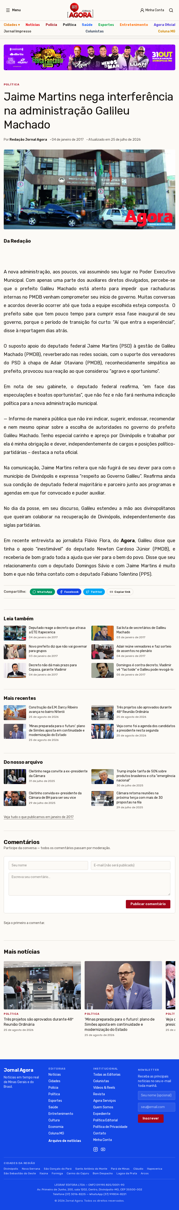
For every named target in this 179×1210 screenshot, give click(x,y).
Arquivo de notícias (64, 1141)
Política (69, 25)
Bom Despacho (103, 1173)
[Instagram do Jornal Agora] (95, 1149)
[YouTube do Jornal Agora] (103, 1149)
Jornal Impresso (17, 31)
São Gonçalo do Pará (58, 1168)
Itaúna (44, 1173)
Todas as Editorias (106, 1075)
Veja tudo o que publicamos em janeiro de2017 (39, 817)
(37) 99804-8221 (114, 1194)
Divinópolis (11, 1168)
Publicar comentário (148, 904)
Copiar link (122, 591)
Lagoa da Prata (127, 1173)
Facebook (71, 591)
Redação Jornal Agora (28, 140)
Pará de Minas (120, 1168)
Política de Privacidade (110, 1127)
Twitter (96, 591)
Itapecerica (154, 1168)
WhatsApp (44, 591)
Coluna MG (166, 31)
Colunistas (95, 31)
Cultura (54, 1120)
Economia (55, 1127)
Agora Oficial (164, 25)
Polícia (51, 25)
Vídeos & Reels (104, 1088)
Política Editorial (105, 1120)
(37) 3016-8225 (75, 1194)
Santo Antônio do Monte (91, 1168)
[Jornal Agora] (80, 10)
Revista (99, 1094)
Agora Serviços (104, 1101)
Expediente (101, 1114)
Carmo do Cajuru (78, 1173)
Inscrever (151, 1118)
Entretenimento (134, 25)
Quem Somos (103, 1107)
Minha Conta (102, 1140)
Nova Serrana (31, 1168)
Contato (99, 1133)
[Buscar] (171, 10)
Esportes (106, 25)
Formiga (57, 1173)
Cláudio (138, 1168)
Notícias (33, 25)
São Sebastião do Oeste (20, 1173)
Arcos (145, 1173)
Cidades (12, 25)
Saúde (87, 25)
